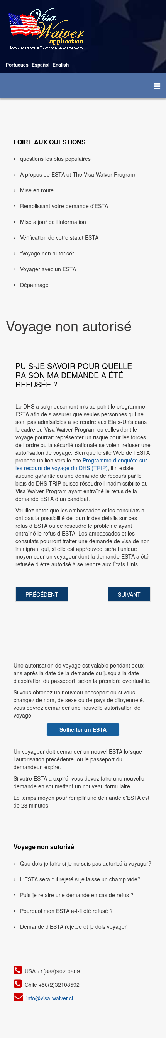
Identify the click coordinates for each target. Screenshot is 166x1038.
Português (17, 64)
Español (40, 64)
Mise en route (36, 190)
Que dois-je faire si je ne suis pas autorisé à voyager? (85, 863)
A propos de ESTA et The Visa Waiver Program (77, 174)
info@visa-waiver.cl (49, 998)
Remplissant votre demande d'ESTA (63, 206)
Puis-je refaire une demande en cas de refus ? (76, 895)
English (61, 64)
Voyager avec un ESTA (47, 269)
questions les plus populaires (55, 158)
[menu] (157, 85)
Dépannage (34, 285)
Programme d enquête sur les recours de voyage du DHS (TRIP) (81, 464)
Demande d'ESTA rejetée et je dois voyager (73, 926)
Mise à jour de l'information (52, 221)
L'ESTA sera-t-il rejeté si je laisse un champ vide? (80, 879)
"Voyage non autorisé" (46, 253)
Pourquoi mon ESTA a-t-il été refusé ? (66, 911)
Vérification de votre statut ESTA (58, 237)
